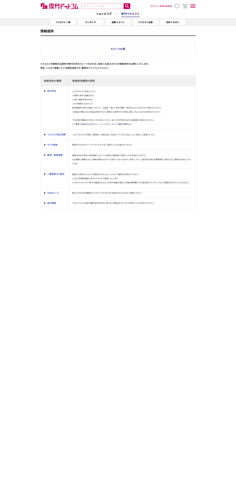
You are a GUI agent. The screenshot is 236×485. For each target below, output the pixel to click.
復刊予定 (51, 91)
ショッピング (104, 14)
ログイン (154, 6)
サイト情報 (52, 144)
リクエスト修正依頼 (56, 134)
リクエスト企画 (145, 22)
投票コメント (118, 22)
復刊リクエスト (130, 14)
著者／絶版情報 (55, 155)
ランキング (90, 22)
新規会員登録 (166, 6)
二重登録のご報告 (56, 173)
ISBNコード (53, 192)
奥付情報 (51, 203)
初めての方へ (173, 22)
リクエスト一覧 (63, 22)
